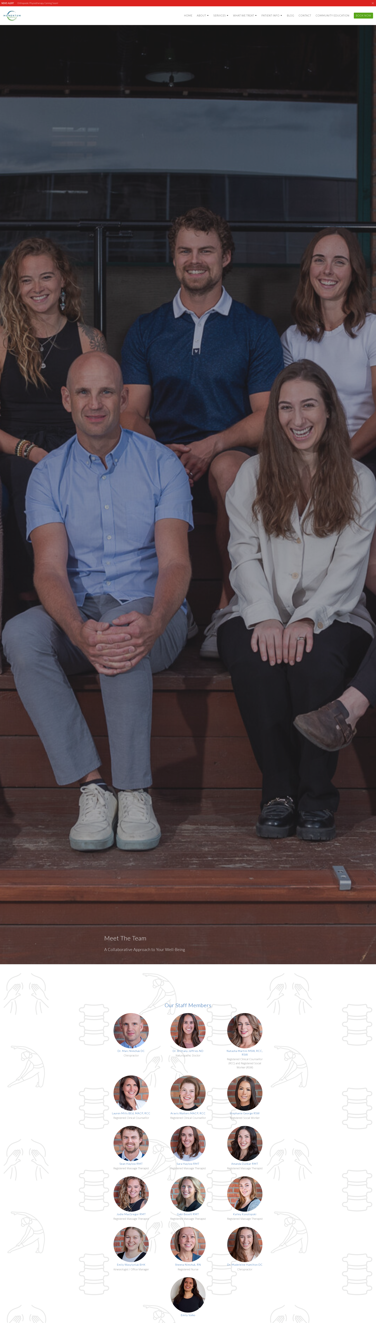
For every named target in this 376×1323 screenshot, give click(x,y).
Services (219, 15)
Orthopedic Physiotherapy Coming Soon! (37, 3)
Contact (305, 15)
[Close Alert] (373, 3)
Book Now (363, 15)
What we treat (243, 15)
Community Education (332, 15)
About (201, 15)
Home (188, 15)
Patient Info (270, 15)
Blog (290, 15)
